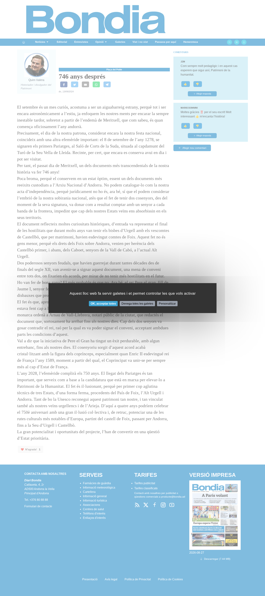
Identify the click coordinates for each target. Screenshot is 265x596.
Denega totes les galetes (137, 303)
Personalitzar (167, 303)
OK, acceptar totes (103, 303)
